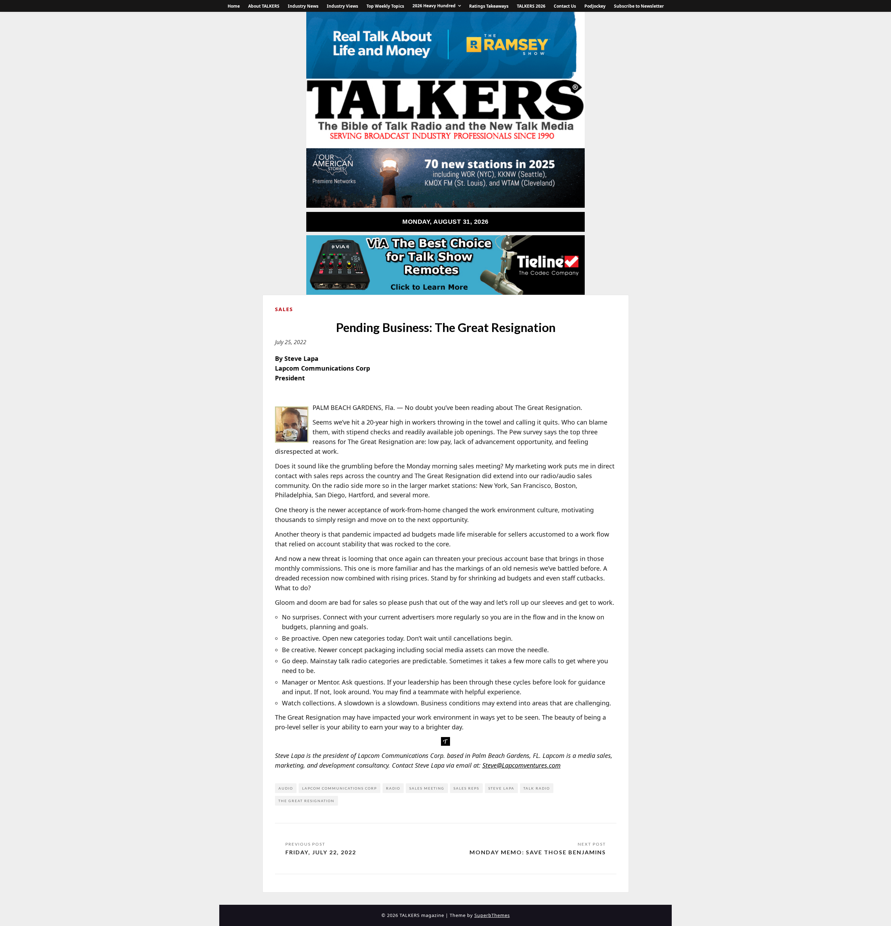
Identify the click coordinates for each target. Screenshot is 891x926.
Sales (284, 309)
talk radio (536, 788)
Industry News (303, 6)
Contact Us (565, 6)
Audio (285, 788)
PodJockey (595, 6)
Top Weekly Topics (385, 6)
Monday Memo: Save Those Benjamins (538, 852)
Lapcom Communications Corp (339, 788)
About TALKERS (263, 6)
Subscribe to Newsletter (639, 6)
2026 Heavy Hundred (434, 6)
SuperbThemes (492, 915)
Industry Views (342, 6)
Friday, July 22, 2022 (320, 852)
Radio (393, 788)
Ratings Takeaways (488, 6)
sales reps (466, 788)
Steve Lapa (501, 788)
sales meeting (426, 788)
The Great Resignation (306, 801)
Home (234, 6)
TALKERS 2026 (531, 6)
